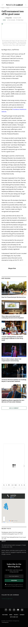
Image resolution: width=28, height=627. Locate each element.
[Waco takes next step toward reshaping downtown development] (14, 307)
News (4, 20)
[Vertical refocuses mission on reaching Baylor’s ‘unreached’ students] (14, 371)
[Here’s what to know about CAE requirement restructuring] (14, 350)
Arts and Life (14, 617)
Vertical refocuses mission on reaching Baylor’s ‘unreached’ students (14, 380)
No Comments (12, 20)
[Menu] (3, 5)
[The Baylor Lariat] (15, 4)
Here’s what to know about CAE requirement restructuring (11, 359)
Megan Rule (9, 17)
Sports (16, 614)
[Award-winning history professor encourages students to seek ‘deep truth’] (14, 328)
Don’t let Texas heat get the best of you (14, 297)
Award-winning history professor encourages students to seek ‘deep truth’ (12, 338)
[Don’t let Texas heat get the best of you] (14, 288)
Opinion (22, 614)
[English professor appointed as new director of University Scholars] (14, 391)
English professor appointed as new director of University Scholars (13, 401)
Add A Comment (14, 408)
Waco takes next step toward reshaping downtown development (13, 317)
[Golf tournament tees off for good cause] (14, 31)
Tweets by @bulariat (7, 598)
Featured (5, 614)
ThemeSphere (5, 622)
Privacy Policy (15, 586)
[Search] (25, 5)
